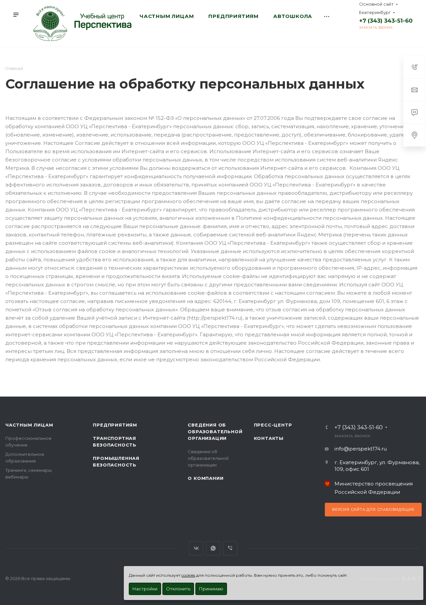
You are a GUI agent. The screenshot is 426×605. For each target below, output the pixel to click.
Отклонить (178, 588)
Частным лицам (29, 425)
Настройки (144, 588)
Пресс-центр (273, 425)
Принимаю (211, 588)
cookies (188, 575)
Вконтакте (196, 548)
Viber (230, 548)
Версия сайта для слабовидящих (373, 509)
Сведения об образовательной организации (215, 431)
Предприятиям (115, 425)
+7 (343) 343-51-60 (386, 20)
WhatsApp (213, 548)
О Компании (205, 478)
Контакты (269, 438)
